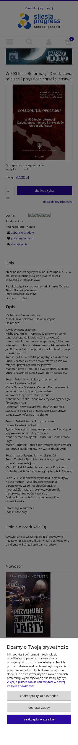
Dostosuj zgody (39, 707)
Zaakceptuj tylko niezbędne (39, 696)
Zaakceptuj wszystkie (39, 719)
